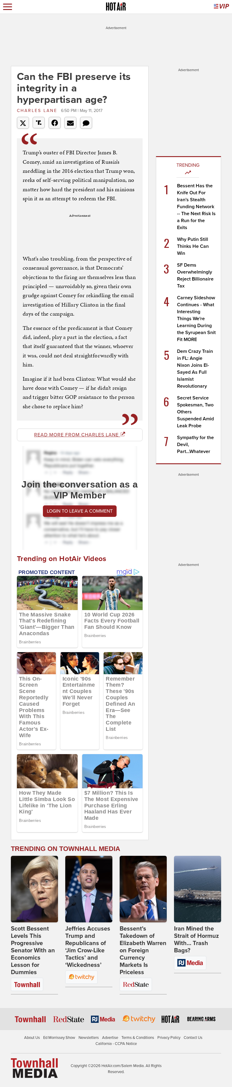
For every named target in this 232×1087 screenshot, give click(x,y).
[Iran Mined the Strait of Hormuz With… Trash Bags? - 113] (197, 889)
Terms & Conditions (137, 1037)
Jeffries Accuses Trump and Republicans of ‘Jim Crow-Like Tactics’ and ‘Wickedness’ (87, 947)
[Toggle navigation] (7, 7)
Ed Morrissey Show (59, 1037)
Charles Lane (38, 110)
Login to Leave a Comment (80, 511)
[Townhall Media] (34, 1068)
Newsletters (89, 1037)
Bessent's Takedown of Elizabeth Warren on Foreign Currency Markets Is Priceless (143, 950)
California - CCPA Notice (116, 1043)
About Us (32, 1037)
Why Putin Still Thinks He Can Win (193, 246)
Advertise (110, 1037)
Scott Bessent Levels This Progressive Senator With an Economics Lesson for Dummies (33, 950)
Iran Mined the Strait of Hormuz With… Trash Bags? (196, 939)
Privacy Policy (168, 1037)
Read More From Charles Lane (77, 435)
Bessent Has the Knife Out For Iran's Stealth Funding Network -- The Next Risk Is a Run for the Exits (196, 207)
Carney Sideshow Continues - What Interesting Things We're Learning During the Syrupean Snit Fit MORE (196, 319)
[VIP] (221, 7)
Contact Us (193, 1037)
